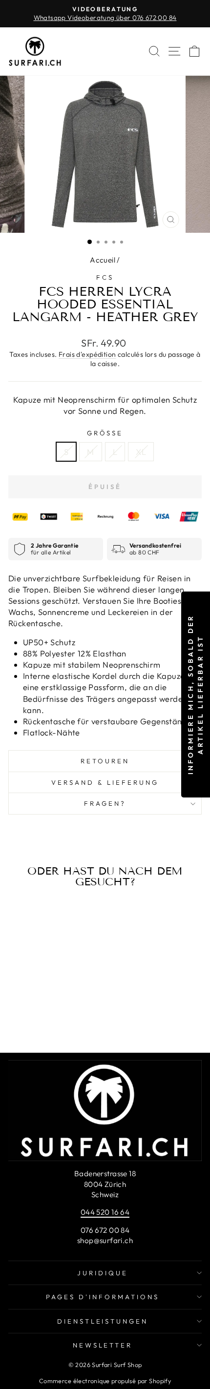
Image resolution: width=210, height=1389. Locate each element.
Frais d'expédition (87, 354)
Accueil (102, 260)
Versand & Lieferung (105, 782)
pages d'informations (102, 1297)
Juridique (102, 1273)
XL (141, 452)
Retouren (105, 761)
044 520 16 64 (105, 1212)
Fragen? (105, 803)
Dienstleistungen (102, 1321)
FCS (105, 277)
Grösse (105, 433)
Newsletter (103, 1345)
